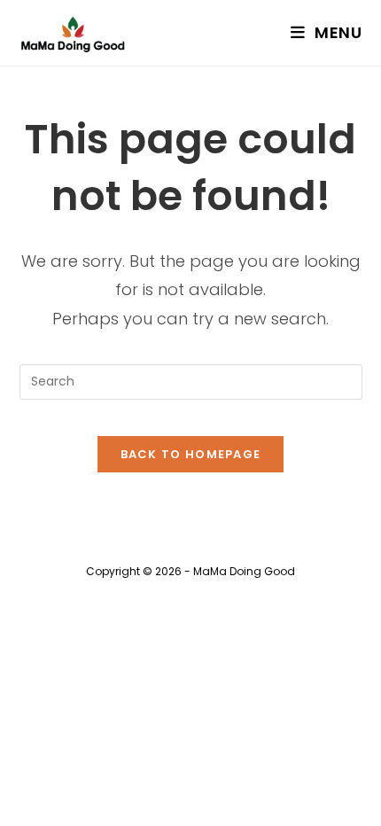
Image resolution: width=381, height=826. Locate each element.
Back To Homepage (191, 454)
